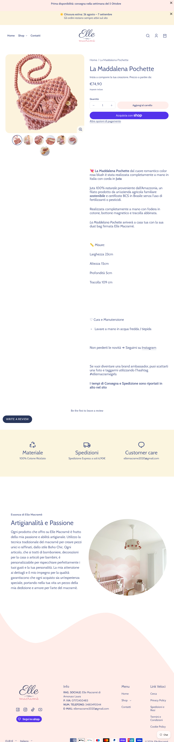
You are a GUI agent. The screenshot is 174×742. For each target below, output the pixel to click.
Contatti (126, 707)
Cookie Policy (158, 726)
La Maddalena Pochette (114, 60)
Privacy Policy (158, 700)
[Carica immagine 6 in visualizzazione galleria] (72, 140)
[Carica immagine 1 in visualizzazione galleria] (17, 140)
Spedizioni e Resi (157, 708)
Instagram (149, 348)
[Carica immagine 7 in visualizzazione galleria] (45, 151)
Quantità (94, 99)
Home (93, 60)
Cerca (153, 693)
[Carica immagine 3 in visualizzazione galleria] (39, 140)
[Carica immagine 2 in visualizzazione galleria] (28, 140)
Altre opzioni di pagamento (105, 121)
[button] (148, 35)
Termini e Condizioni (156, 718)
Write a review (17, 419)
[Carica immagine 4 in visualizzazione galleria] (50, 140)
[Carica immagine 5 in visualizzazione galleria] (61, 140)
